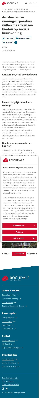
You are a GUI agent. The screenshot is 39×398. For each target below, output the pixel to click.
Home (4, 9)
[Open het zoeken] (26, 3)
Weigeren (19, 232)
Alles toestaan (18, 225)
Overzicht (18, 253)
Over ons (10, 9)
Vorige (6, 253)
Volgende (31, 253)
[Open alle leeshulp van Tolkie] (15, 42)
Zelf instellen (18, 238)
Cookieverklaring (21, 206)
